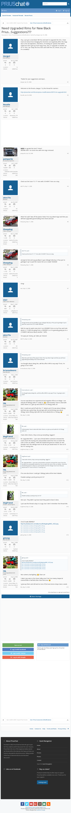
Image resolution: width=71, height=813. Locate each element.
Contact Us (38, 729)
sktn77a (7, 198)
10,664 (5, 167)
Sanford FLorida (13, 240)
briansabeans (9, 370)
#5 (68, 221)
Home (31, 729)
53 (5, 379)
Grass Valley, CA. (13, 415)
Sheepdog (7, 229)
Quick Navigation (47, 764)
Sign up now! (18, 645)
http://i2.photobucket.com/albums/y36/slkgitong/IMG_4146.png (33, 529)
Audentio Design (40, 810)
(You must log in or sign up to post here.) (58, 592)
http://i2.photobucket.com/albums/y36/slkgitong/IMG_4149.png (33, 525)
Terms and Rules (51, 729)
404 (5, 308)
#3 (68, 153)
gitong (6, 538)
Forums (39, 753)
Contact (39, 760)
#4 (68, 186)
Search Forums (6, 15)
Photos (39, 756)
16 (5, 547)
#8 (68, 339)
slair (5, 300)
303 (5, 206)
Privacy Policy (62, 729)
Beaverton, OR (14, 115)
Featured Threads (18, 15)
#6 (68, 265)
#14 (68, 535)
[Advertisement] (44, 63)
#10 (68, 415)
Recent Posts (28, 15)
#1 (68, 82)
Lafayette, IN (14, 311)
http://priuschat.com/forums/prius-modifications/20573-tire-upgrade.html (43, 92)
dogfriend (8, 436)
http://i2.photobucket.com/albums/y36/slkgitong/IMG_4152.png (39, 524)
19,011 (5, 413)
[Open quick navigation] (67, 23)
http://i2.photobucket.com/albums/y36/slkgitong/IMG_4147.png (33, 527)
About (38, 749)
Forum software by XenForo (35, 808)
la (17, 67)
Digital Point (42, 807)
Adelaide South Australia (11, 171)
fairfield (15, 549)
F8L (4, 403)
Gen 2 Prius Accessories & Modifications (19, 35)
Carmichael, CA (14, 447)
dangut (38, 35)
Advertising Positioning (31, 807)
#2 (68, 95)
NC (17, 209)
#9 (68, 368)
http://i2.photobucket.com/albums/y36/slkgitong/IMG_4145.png (33, 531)
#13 (68, 506)
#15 (68, 587)
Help (43, 729)
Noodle (6, 105)
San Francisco (14, 381)
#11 (68, 449)
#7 (68, 288)
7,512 (5, 445)
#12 (68, 480)
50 (14, 413)
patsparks (8, 159)
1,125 (5, 238)
